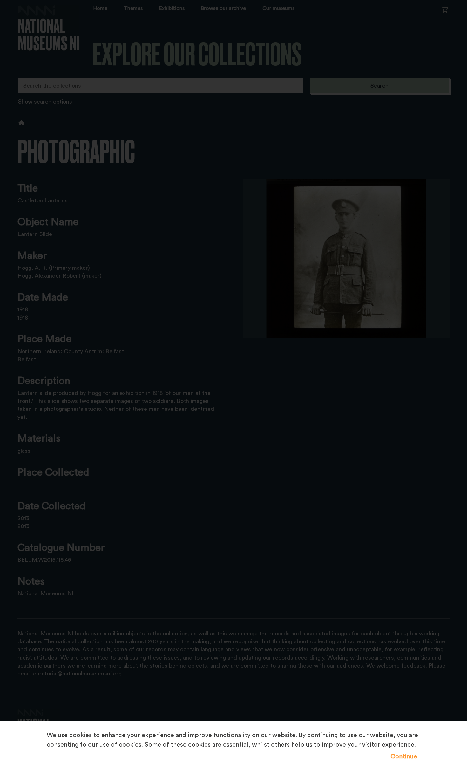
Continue (403, 756)
